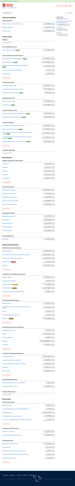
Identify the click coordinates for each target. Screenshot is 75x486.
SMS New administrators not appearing (12, 92)
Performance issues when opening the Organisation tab (15, 113)
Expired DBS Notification (10, 62)
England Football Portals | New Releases (12, 160)
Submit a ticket (60, 5)
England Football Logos (7, 412)
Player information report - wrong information (12, 70)
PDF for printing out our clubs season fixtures (12, 416)
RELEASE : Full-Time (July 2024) (9, 193)
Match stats (5, 341)
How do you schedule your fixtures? (10, 443)
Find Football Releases (8, 236)
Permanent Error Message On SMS (9, 85)
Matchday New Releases (8, 213)
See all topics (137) (6, 269)
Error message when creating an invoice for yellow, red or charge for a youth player (17, 137)
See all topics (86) (6, 295)
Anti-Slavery (5, 475)
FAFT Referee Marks (6, 303)
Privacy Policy (12, 475)
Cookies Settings (32, 475)
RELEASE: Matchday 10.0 (7, 223)
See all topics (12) (6, 462)
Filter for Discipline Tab (9, 288)
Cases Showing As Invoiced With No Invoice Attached (13, 125)
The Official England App (8, 150)
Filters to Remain (6, 370)
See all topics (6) (6, 208)
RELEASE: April (5, 239)
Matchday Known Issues (8, 98)
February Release (6, 178)
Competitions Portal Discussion (10, 428)
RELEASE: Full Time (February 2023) (9, 197)
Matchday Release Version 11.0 (9, 216)
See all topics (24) (6, 375)
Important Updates (7, 20)
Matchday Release (6, 219)
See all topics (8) (6, 145)
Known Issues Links (6, 31)
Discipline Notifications (9, 284)
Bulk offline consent (8, 261)
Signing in (4, 334)
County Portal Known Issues (9, 110)
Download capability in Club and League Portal (12, 435)
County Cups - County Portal (8, 431)
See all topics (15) (6, 77)
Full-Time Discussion (7, 440)
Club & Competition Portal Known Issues (12, 55)
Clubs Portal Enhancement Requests (11, 248)
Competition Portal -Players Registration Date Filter (13, 291)
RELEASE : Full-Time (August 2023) (9, 204)
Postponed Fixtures (6, 447)
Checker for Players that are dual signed (10, 314)
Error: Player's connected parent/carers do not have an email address (17, 419)
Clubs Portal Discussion (8, 402)
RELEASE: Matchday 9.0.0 (7, 227)
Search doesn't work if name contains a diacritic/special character (16, 254)
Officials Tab (5, 265)
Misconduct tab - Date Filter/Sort (9, 280)
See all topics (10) (6, 182)
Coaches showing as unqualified (10, 50)
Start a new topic (69, 13)
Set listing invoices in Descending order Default (12, 258)
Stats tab (4, 311)
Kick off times (5, 344)
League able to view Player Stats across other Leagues (14, 450)
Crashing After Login (8, 104)
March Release (5, 174)
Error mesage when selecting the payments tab (14, 58)
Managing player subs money (8, 330)
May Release (5, 171)
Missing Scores (7, 318)
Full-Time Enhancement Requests (11, 300)
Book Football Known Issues (9, 47)
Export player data (6, 73)
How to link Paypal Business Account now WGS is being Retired (15, 408)
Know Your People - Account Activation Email (12, 23)
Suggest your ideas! (7, 251)
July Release (5, 167)
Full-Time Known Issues (8, 82)
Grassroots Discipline (8, 122)
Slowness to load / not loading (8, 101)
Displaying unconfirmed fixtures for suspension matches (16, 141)
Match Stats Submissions (7, 337)
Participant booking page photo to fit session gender (13, 382)
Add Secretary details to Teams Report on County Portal (14, 363)
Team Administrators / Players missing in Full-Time (13, 89)
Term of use (19, 475)
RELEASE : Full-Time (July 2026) (9, 190)
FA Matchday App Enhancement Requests (13, 327)
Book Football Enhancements (10, 379)
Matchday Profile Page (7, 230)
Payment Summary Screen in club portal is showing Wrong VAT (15, 66)
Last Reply (44, 24)
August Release (5, 163)
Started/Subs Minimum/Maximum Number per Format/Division (15, 454)
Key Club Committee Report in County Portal (11, 360)
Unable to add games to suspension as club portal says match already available (17, 133)
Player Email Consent (6, 405)
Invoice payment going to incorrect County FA (13, 117)
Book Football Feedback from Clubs (9, 386)
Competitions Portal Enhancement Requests (13, 274)
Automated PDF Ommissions (8, 356)
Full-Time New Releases (8, 187)
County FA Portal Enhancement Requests (13, 353)
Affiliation (5, 39)
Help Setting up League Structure (9, 458)
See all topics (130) (6, 322)
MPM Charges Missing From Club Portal (12, 129)
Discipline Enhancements (8, 391)
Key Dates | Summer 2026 (7, 27)
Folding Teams (5, 367)
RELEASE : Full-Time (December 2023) (10, 200)
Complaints (25, 475)
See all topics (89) (6, 348)
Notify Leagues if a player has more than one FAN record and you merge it (16, 307)
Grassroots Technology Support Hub (9, 7)
